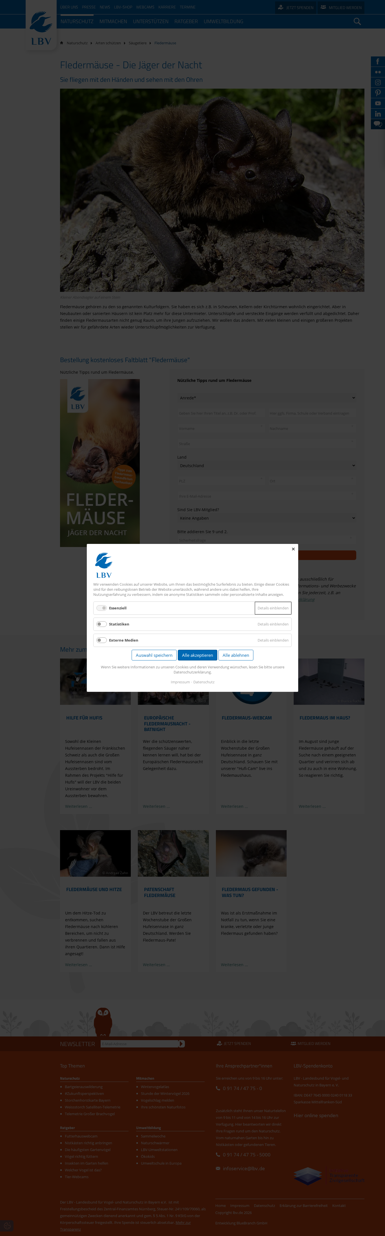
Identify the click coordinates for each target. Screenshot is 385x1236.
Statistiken (119, 624)
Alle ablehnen (236, 655)
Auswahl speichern (154, 655)
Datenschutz (203, 682)
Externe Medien (123, 640)
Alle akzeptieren (197, 655)
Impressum (180, 682)
